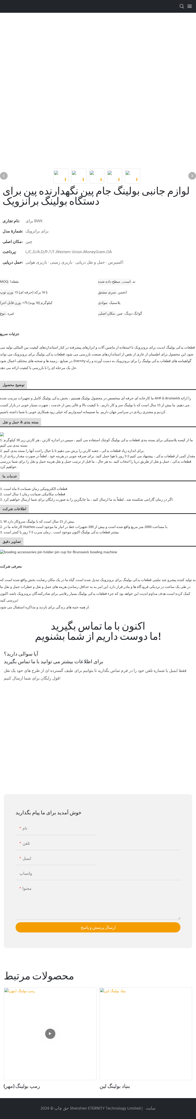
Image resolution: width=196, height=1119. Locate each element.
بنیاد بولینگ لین (115, 1086)
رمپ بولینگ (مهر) (22, 1086)
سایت (150, 1108)
